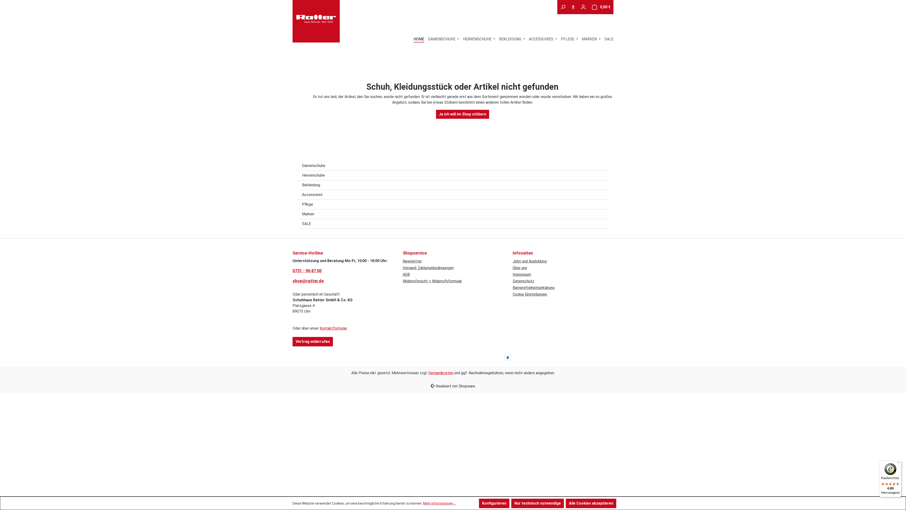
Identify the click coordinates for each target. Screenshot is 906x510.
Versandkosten (440, 373)
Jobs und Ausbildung (530, 261)
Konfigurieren (494, 503)
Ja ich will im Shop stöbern (462, 114)
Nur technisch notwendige (537, 503)
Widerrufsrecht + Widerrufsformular (432, 281)
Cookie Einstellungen (530, 294)
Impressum (522, 274)
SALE (306, 223)
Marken (308, 214)
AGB (406, 274)
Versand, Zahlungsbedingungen (428, 268)
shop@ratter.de (308, 280)
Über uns (520, 268)
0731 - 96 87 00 (307, 270)
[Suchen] (563, 7)
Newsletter (412, 261)
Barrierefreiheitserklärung (533, 287)
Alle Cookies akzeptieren (591, 503)
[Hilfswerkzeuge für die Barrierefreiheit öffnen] (573, 7)
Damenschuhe (313, 165)
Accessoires (312, 194)
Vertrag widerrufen (313, 341)
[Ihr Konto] (583, 7)
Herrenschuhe (313, 175)
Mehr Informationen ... (439, 503)
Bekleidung (311, 185)
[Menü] (898, 463)
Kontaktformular (333, 328)
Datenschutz (523, 281)
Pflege (307, 204)
